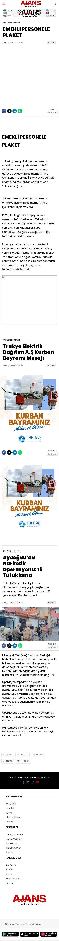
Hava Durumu (12, 843)
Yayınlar (10, 852)
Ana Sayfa (11, 803)
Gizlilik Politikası (13, 817)
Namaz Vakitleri (13, 839)
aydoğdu (8, 754)
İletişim (9, 821)
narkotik (22, 754)
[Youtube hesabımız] (37, 782)
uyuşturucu (24, 761)
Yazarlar (10, 808)
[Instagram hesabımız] (33, 782)
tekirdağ (8, 761)
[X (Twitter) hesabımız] (28, 782)
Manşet (51, 42)
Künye (9, 812)
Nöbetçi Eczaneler (15, 834)
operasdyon (38, 754)
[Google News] (52, 112)
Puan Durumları (13, 847)
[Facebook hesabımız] (23, 782)
